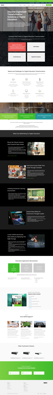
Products (20, 5)
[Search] (40, 5)
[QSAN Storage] (2, 5)
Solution (24, 5)
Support (29, 5)
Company (33, 5)
